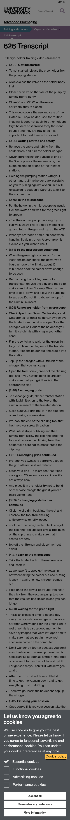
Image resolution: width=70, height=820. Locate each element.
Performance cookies (29, 785)
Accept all (35, 796)
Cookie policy (56, 756)
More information (35, 812)
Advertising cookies (27, 777)
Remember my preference (35, 804)
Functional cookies (26, 769)
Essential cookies (25, 762)
